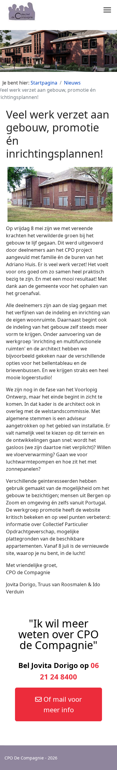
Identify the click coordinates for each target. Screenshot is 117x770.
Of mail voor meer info (62, 704)
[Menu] (107, 9)
